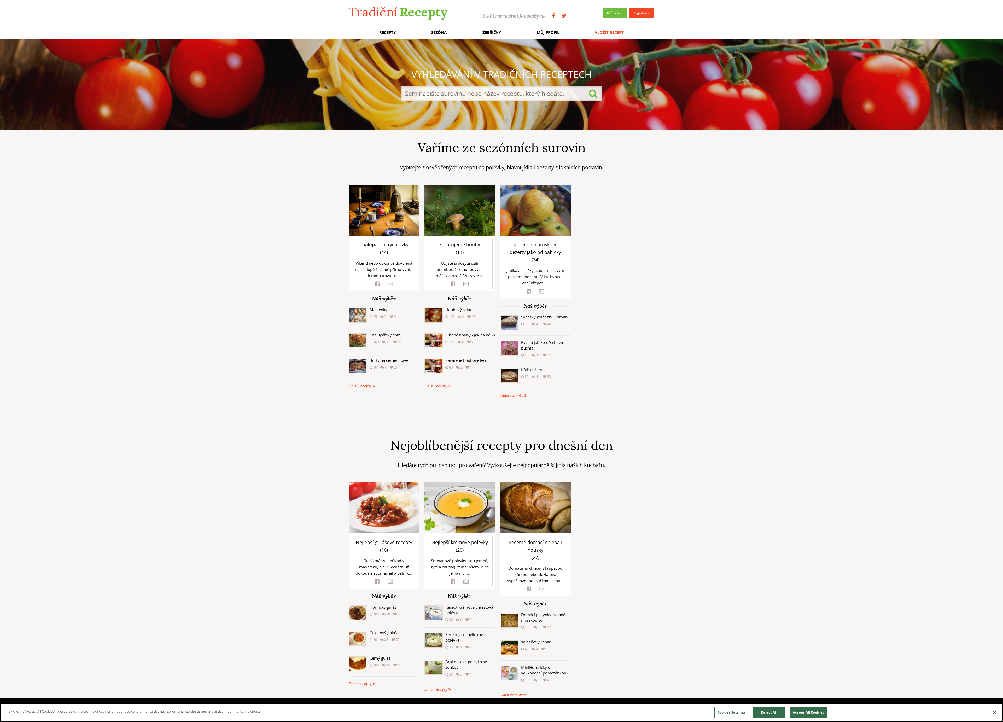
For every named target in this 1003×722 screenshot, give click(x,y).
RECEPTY (387, 32)
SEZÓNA (439, 32)
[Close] (994, 712)
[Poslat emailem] (390, 284)
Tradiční (398, 12)
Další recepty (361, 386)
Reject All (769, 712)
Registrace (641, 13)
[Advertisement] (501, 418)
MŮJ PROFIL (548, 32)
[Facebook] (553, 15)
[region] (501, 713)
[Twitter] (564, 15)
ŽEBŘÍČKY (491, 32)
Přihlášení (615, 13)
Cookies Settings (731, 712)
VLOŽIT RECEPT (609, 32)
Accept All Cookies (808, 712)
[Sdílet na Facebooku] (377, 284)
